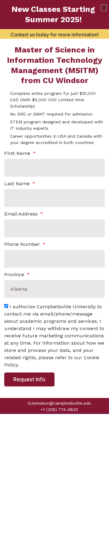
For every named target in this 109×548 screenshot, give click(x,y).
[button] (104, 7)
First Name (18, 153)
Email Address (21, 214)
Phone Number (22, 244)
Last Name (17, 183)
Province (15, 274)
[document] (54, 274)
